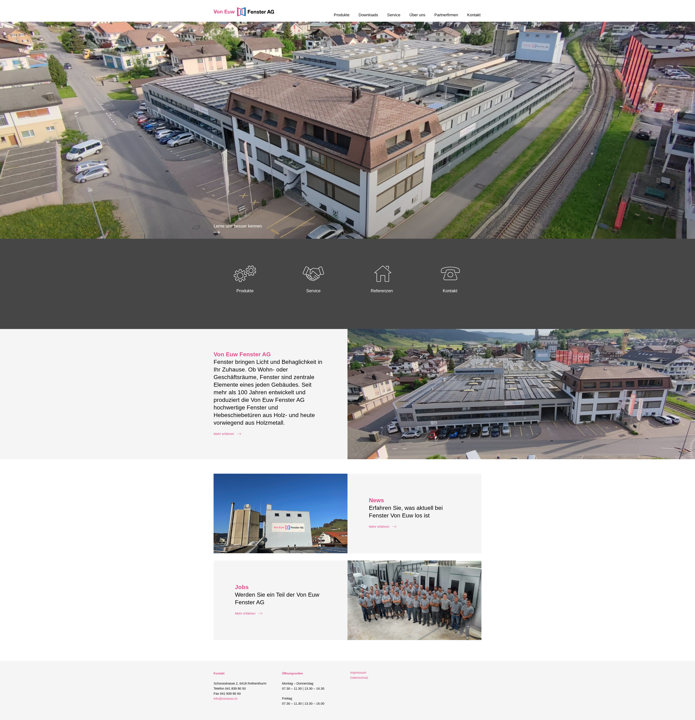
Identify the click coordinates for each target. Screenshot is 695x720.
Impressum (358, 672)
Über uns (417, 15)
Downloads (368, 15)
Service (393, 15)
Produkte (341, 15)
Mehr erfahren (224, 434)
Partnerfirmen (446, 15)
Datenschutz (359, 677)
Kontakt (474, 15)
